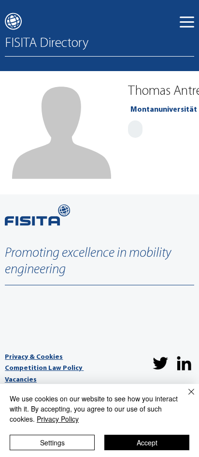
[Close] (185, 397)
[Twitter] (160, 363)
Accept (147, 442)
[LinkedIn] (184, 363)
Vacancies (21, 379)
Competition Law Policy (44, 368)
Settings (52, 442)
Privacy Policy (58, 419)
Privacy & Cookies (34, 357)
